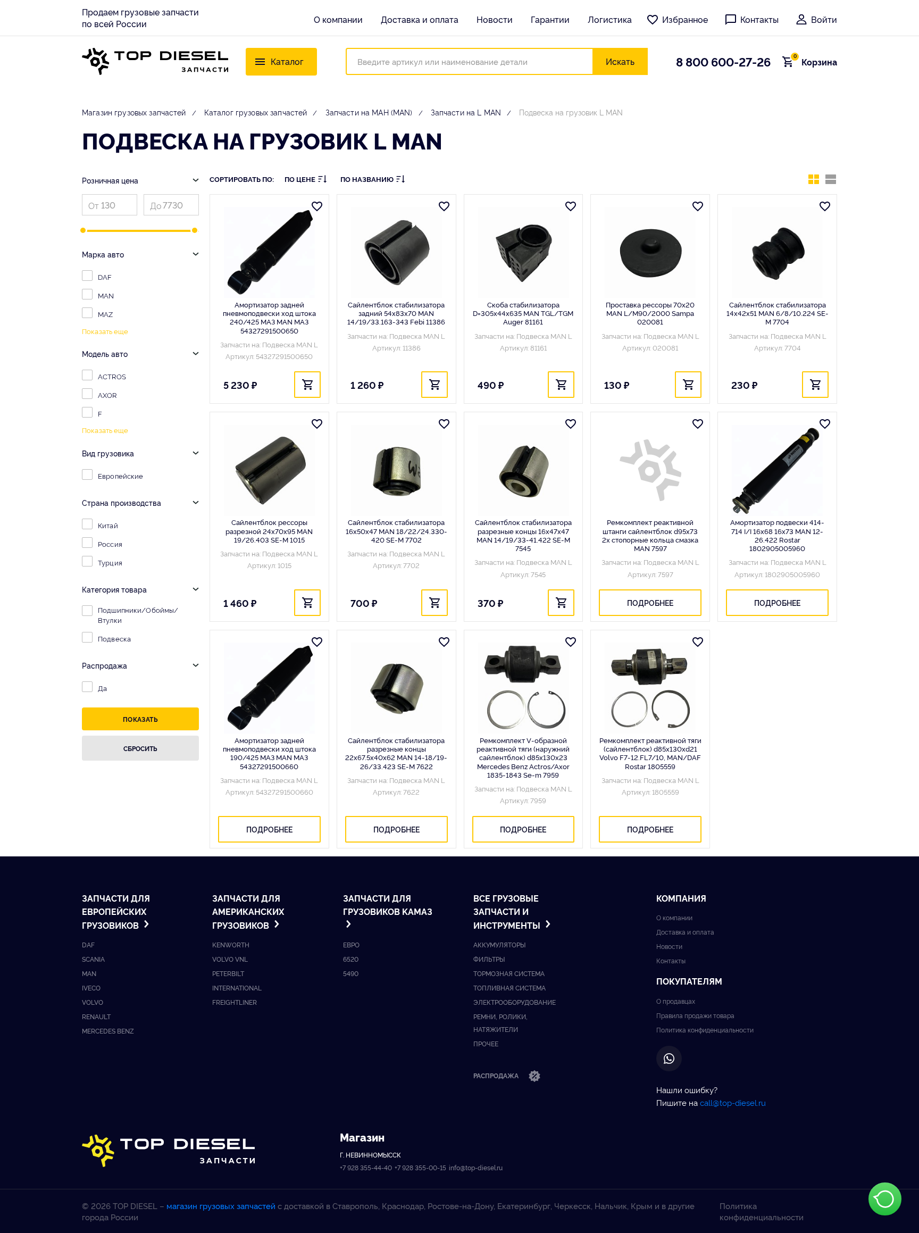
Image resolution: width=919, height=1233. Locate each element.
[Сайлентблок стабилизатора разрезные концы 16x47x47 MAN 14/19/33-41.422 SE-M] (523, 470)
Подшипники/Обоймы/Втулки (138, 614)
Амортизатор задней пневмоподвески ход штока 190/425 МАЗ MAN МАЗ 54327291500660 (269, 753)
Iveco (91, 987)
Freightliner (234, 1001)
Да (102, 688)
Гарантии (550, 19)
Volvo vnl (230, 958)
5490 (350, 973)
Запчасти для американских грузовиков (248, 911)
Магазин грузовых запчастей (134, 112)
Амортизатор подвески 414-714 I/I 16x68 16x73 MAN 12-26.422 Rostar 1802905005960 (777, 535)
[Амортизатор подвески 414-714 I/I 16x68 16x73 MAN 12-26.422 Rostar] (777, 470)
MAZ (105, 314)
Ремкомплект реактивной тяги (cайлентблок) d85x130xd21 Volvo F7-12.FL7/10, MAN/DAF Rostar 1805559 (650, 753)
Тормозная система (509, 973)
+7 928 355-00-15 (420, 1167)
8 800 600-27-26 (723, 61)
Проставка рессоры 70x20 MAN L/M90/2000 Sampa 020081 (650, 313)
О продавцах (675, 1000)
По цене (300, 179)
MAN (106, 295)
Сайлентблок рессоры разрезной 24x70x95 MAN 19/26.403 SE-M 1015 (269, 531)
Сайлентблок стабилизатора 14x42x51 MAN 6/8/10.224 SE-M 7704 (777, 313)
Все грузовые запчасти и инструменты (507, 911)
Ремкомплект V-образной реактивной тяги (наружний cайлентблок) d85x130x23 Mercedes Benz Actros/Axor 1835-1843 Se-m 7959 (523, 757)
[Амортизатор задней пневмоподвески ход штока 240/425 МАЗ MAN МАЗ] (269, 252)
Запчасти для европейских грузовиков (116, 911)
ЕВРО (351, 944)
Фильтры (489, 958)
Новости (495, 19)
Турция (110, 562)
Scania (93, 958)
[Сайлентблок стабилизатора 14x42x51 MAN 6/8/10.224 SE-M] (777, 252)
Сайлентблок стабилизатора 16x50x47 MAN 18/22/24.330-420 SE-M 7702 (396, 531)
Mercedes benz (108, 1030)
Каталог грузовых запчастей (255, 112)
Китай (108, 525)
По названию (367, 179)
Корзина (815, 62)
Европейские (120, 475)
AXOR (107, 394)
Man (89, 973)
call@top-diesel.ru (733, 1102)
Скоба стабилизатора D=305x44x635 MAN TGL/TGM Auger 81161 (523, 313)
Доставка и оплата (419, 19)
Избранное (685, 19)
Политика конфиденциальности (705, 1029)
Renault (96, 1016)
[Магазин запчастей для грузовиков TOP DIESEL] (155, 61)
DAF (105, 276)
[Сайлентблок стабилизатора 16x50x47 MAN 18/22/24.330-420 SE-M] (396, 470)
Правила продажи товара (695, 1015)
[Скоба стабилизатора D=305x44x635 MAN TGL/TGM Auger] (523, 252)
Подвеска (114, 638)
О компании (338, 19)
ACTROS (112, 376)
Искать (620, 61)
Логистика (610, 19)
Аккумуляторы (499, 944)
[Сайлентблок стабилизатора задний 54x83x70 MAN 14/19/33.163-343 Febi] (396, 252)
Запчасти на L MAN (466, 112)
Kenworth (230, 944)
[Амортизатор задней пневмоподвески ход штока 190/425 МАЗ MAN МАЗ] (269, 688)
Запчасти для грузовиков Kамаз (387, 905)
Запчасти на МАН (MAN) (369, 112)
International (237, 987)
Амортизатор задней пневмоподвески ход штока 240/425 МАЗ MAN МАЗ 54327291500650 (269, 317)
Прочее (485, 1043)
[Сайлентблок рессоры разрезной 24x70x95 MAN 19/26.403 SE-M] (269, 470)
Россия (110, 543)
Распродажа (496, 1075)
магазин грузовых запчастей (220, 1205)
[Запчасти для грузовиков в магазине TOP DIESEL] (168, 1151)
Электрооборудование (514, 1001)
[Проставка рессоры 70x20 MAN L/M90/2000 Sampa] (650, 252)
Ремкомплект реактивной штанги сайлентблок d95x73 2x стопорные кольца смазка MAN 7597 (650, 535)
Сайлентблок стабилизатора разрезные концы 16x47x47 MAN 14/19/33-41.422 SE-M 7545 (523, 535)
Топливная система (509, 987)
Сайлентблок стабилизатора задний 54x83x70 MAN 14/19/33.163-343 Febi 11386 (396, 313)
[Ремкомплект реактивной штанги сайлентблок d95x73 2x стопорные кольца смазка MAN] (650, 470)
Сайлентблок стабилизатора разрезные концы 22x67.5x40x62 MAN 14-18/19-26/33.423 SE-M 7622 (396, 753)
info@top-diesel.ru (476, 1167)
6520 (350, 958)
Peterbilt (228, 973)
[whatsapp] (669, 1058)
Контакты (759, 19)
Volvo (92, 1001)
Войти (824, 19)
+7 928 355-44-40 (366, 1167)
